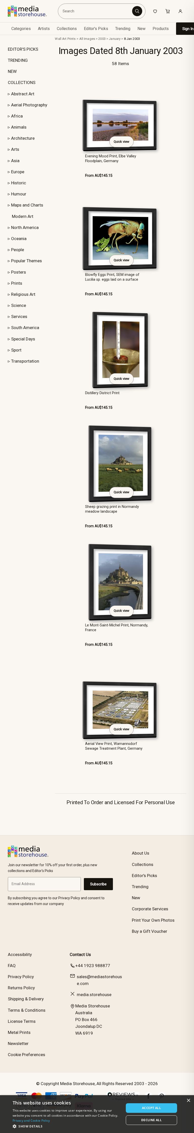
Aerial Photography (29, 104)
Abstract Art (22, 93)
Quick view (121, 141)
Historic (18, 182)
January (114, 39)
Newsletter (18, 1043)
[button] (67, 1126)
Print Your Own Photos (153, 920)
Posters (18, 272)
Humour (18, 193)
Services (19, 316)
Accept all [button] (151, 1108)
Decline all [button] (151, 1120)
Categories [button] (21, 28)
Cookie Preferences (26, 1054)
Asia (15, 160)
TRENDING (18, 60)
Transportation (25, 361)
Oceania (19, 238)
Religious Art (23, 294)
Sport (16, 350)
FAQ (12, 965)
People (17, 249)
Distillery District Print (102, 393)
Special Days (23, 338)
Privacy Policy (21, 976)
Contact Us (80, 954)
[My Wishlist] (155, 11)
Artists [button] (44, 28)
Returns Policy (21, 987)
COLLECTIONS (21, 82)
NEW (12, 71)
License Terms (22, 1021)
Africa (17, 116)
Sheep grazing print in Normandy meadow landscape (112, 509)
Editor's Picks (96, 28)
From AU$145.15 (98, 175)
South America (25, 327)
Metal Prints (19, 1032)
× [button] (188, 1100)
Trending (122, 28)
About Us (140, 853)
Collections (67, 28)
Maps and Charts (27, 205)
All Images (87, 39)
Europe (17, 171)
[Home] (31, 11)
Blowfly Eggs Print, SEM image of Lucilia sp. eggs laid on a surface (112, 277)
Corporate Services (150, 908)
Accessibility (20, 954)
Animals (19, 127)
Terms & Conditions (26, 1010)
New (141, 28)
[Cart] (168, 11)
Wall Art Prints (65, 39)
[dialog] (97, 1114)
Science (18, 305)
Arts (15, 149)
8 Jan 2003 (132, 39)
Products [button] (161, 28)
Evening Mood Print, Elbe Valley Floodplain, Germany (110, 158)
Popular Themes (26, 260)
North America (25, 227)
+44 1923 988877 (92, 965)
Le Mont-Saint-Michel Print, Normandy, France (116, 627)
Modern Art (22, 216)
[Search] (137, 11)
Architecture (23, 138)
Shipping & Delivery (26, 998)
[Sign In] (180, 11)
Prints (16, 283)
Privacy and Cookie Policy (31, 1120)
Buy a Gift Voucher (149, 931)
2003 (102, 39)
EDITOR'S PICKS (23, 49)
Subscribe (98, 884)
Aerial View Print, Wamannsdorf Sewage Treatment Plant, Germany (113, 746)
